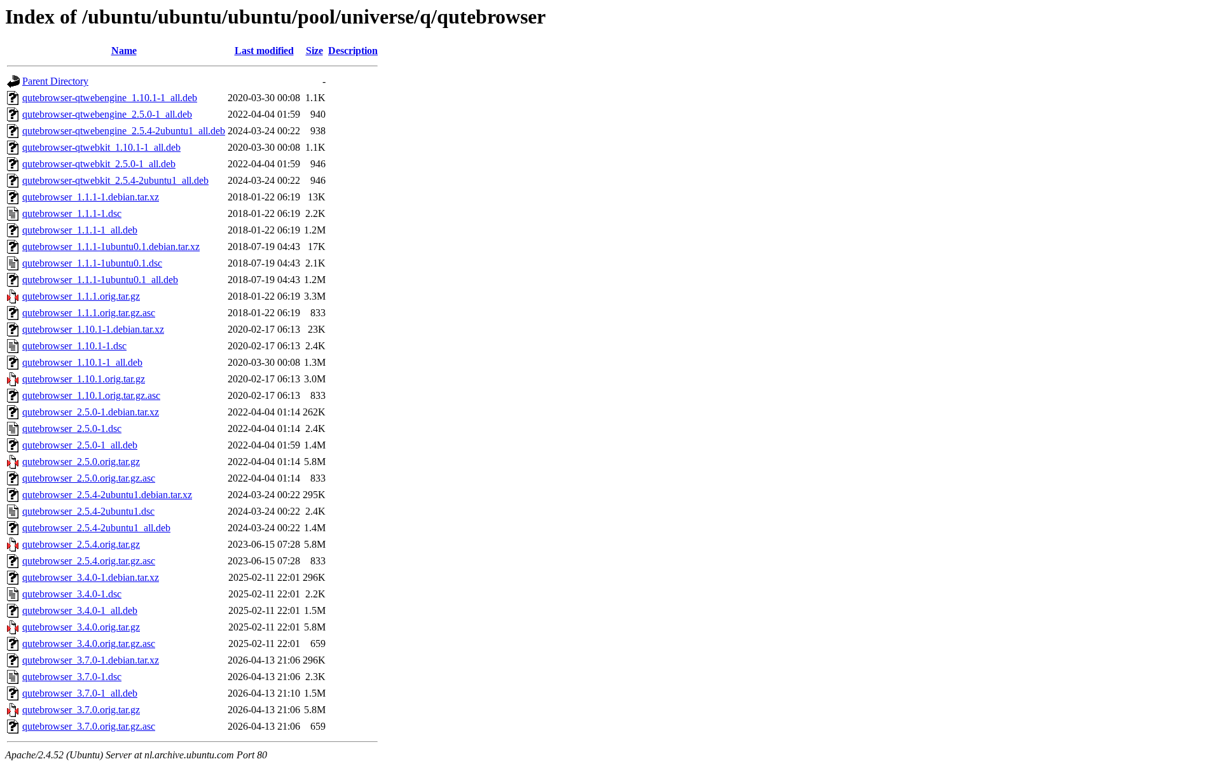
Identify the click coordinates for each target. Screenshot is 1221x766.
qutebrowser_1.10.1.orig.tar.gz (83, 378)
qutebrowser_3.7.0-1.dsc (71, 676)
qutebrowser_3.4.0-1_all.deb (79, 610)
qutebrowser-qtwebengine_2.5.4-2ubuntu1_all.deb (123, 130)
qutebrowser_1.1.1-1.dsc (71, 213)
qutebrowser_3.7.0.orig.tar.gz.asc (88, 726)
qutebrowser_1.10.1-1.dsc (74, 345)
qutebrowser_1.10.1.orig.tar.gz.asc (91, 395)
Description (353, 50)
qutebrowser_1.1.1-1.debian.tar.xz (90, 197)
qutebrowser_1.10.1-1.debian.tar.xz (93, 329)
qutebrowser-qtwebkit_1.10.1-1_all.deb (101, 147)
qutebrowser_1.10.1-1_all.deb (82, 362)
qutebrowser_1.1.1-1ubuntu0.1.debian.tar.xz (111, 246)
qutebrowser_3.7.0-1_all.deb (79, 693)
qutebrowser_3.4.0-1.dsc (71, 593)
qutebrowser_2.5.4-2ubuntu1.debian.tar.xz (107, 494)
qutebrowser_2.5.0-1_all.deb (79, 445)
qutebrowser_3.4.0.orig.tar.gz (81, 627)
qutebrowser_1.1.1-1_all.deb (79, 230)
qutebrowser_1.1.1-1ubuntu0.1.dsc (92, 263)
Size (314, 50)
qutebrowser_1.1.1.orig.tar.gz (81, 296)
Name (124, 50)
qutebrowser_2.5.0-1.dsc (71, 428)
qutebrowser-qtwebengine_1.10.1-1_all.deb (109, 97)
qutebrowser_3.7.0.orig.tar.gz (81, 709)
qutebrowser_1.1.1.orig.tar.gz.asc (88, 312)
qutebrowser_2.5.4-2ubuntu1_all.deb (96, 527)
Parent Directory (55, 81)
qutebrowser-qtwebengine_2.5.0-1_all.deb (107, 114)
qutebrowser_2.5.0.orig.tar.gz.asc (88, 478)
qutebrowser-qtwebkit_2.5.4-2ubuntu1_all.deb (115, 180)
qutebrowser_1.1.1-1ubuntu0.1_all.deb (100, 279)
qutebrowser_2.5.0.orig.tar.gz (81, 461)
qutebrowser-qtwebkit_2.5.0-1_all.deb (99, 163)
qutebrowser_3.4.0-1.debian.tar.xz (90, 577)
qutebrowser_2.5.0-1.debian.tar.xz (90, 412)
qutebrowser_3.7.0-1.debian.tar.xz (90, 660)
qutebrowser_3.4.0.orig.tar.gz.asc (88, 643)
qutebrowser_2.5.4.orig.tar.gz (81, 544)
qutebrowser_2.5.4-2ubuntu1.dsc (88, 511)
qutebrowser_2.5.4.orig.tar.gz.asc (88, 560)
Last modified (264, 50)
